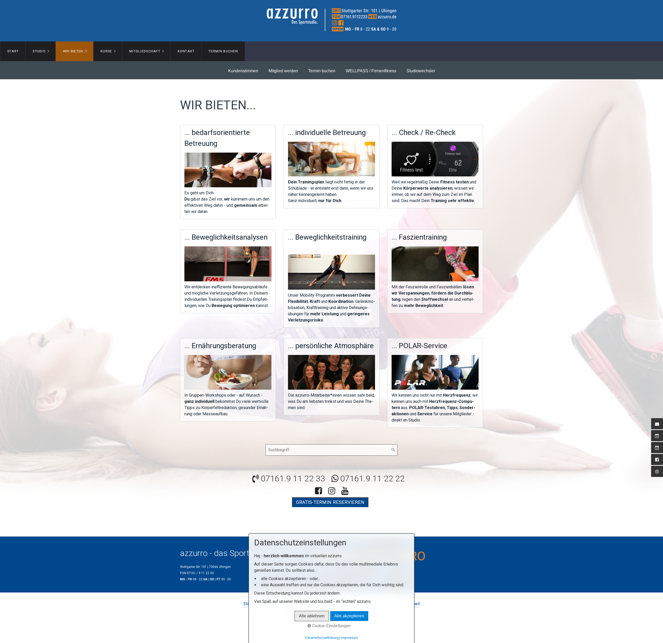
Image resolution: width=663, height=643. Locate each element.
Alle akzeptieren (349, 616)
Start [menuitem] (13, 51)
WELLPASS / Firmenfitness (371, 71)
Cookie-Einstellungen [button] (331, 625)
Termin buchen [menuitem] (223, 51)
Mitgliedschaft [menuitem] (144, 51)
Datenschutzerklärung (322, 638)
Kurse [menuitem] (106, 51)
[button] (330, 502)
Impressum (349, 638)
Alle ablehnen (312, 616)
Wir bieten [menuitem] (73, 51)
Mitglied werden (283, 71)
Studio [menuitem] (39, 51)
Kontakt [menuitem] (186, 51)
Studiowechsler (421, 71)
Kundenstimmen (243, 71)
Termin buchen (321, 71)
